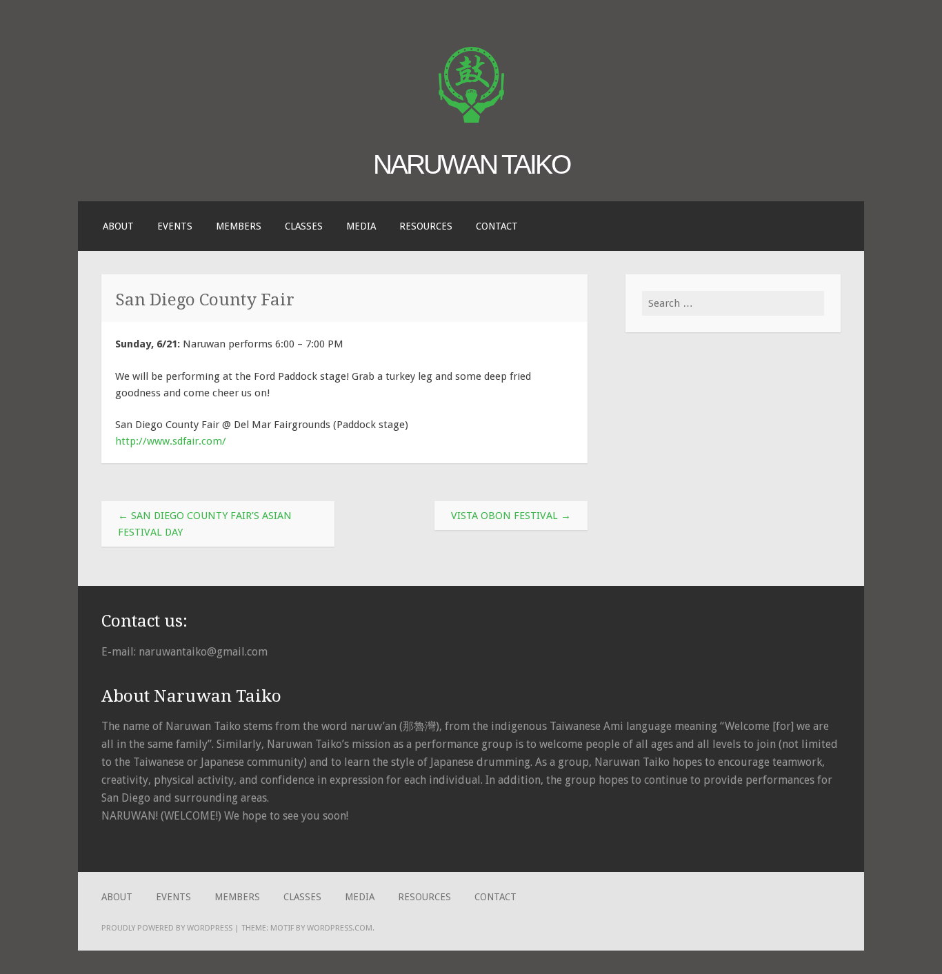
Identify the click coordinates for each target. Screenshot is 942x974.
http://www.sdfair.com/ (170, 441)
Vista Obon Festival (511, 515)
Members (238, 226)
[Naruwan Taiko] (471, 119)
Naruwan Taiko (471, 164)
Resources (425, 226)
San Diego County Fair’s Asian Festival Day (205, 523)
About (118, 226)
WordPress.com (339, 928)
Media (361, 226)
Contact (497, 226)
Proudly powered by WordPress (166, 928)
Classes (304, 226)
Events (174, 226)
